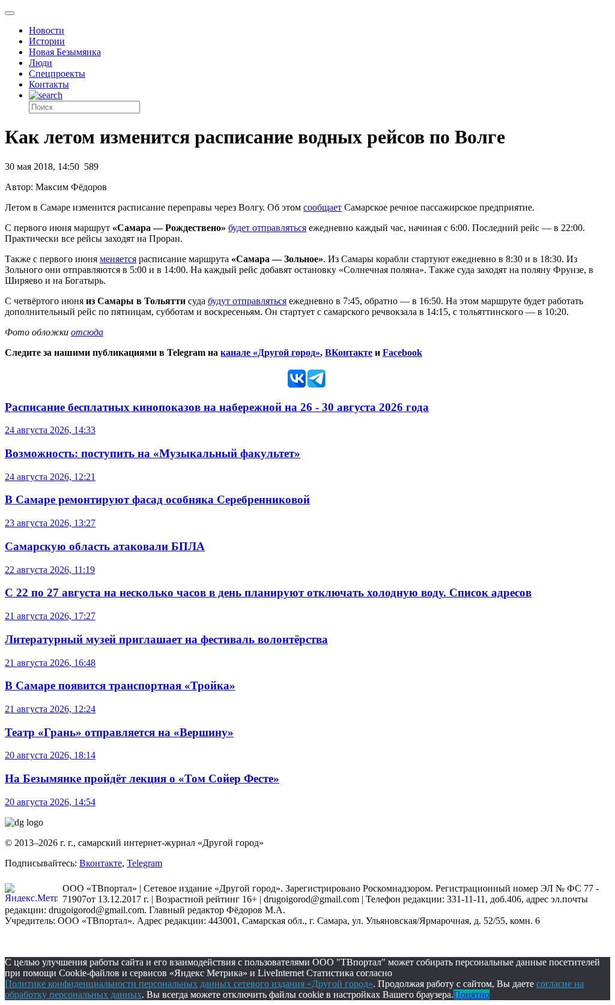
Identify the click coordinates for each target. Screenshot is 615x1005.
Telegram (144, 863)
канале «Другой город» (270, 352)
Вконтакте (100, 863)
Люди (40, 63)
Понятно (471, 994)
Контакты (49, 84)
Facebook (402, 352)
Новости (46, 30)
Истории (47, 41)
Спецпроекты (57, 73)
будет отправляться (267, 228)
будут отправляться (247, 301)
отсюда (87, 332)
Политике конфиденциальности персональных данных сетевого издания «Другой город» (189, 984)
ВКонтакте (348, 352)
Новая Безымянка (65, 52)
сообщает (322, 207)
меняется (118, 259)
